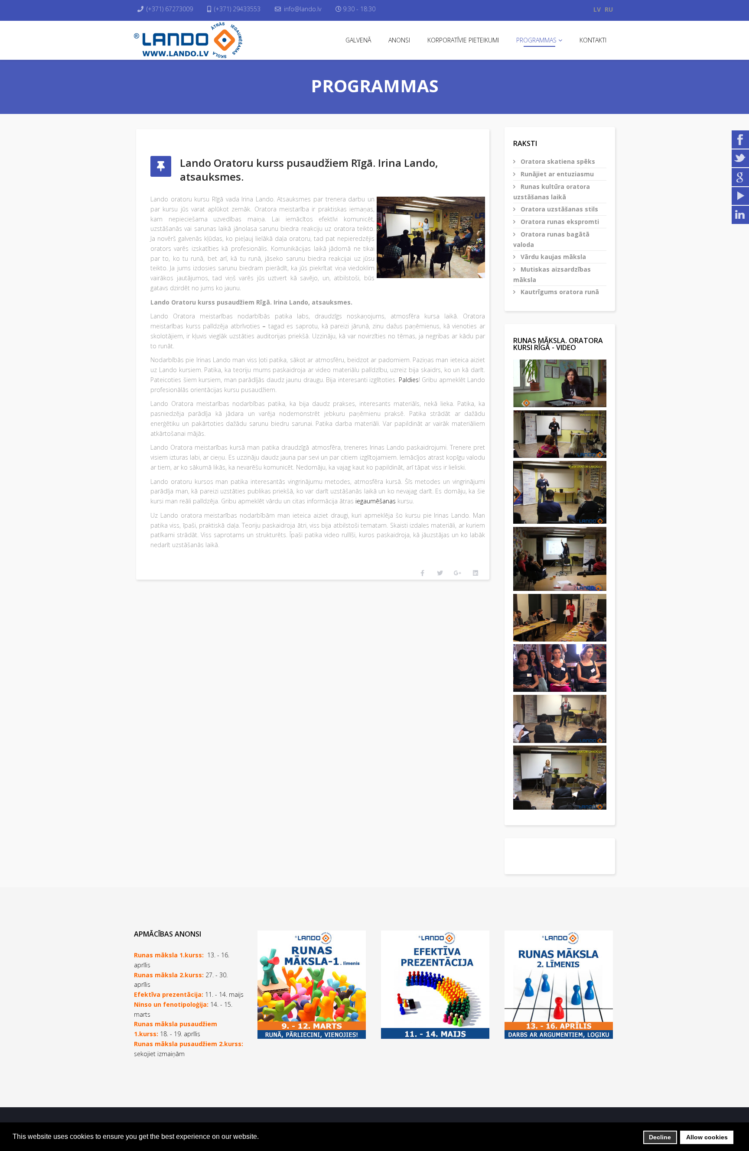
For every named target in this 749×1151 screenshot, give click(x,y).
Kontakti (593, 40)
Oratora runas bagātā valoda (551, 239)
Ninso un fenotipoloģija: (172, 1004)
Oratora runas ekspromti (559, 221)
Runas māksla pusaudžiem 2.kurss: (188, 1044)
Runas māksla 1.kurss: (169, 955)
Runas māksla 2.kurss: (169, 975)
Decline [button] (660, 1137)
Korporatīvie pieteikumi (463, 40)
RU (609, 9)
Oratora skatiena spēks (557, 161)
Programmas (536, 40)
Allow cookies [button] (707, 1137)
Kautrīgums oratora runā (559, 292)
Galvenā (358, 40)
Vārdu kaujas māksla (552, 257)
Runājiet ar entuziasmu (556, 174)
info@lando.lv (302, 9)
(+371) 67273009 (170, 9)
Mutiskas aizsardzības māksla (552, 274)
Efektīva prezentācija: (168, 994)
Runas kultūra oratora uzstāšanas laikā (551, 191)
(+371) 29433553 (237, 9)
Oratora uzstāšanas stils (558, 209)
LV (597, 9)
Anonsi (399, 40)
